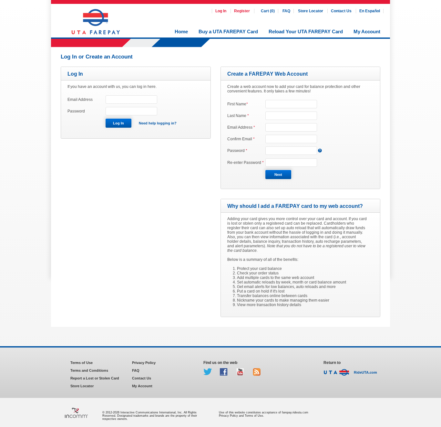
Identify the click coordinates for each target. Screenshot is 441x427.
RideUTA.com (365, 372)
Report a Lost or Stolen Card (94, 378)
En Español (369, 11)
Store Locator (311, 11)
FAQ (286, 11)
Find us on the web (220, 362)
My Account (367, 31)
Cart (268, 11)
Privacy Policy (144, 363)
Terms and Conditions (89, 370)
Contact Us (342, 11)
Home (181, 31)
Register (242, 11)
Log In (221, 11)
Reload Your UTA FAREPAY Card (306, 31)
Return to (332, 362)
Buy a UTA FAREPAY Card (228, 31)
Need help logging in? (158, 123)
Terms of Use (81, 363)
